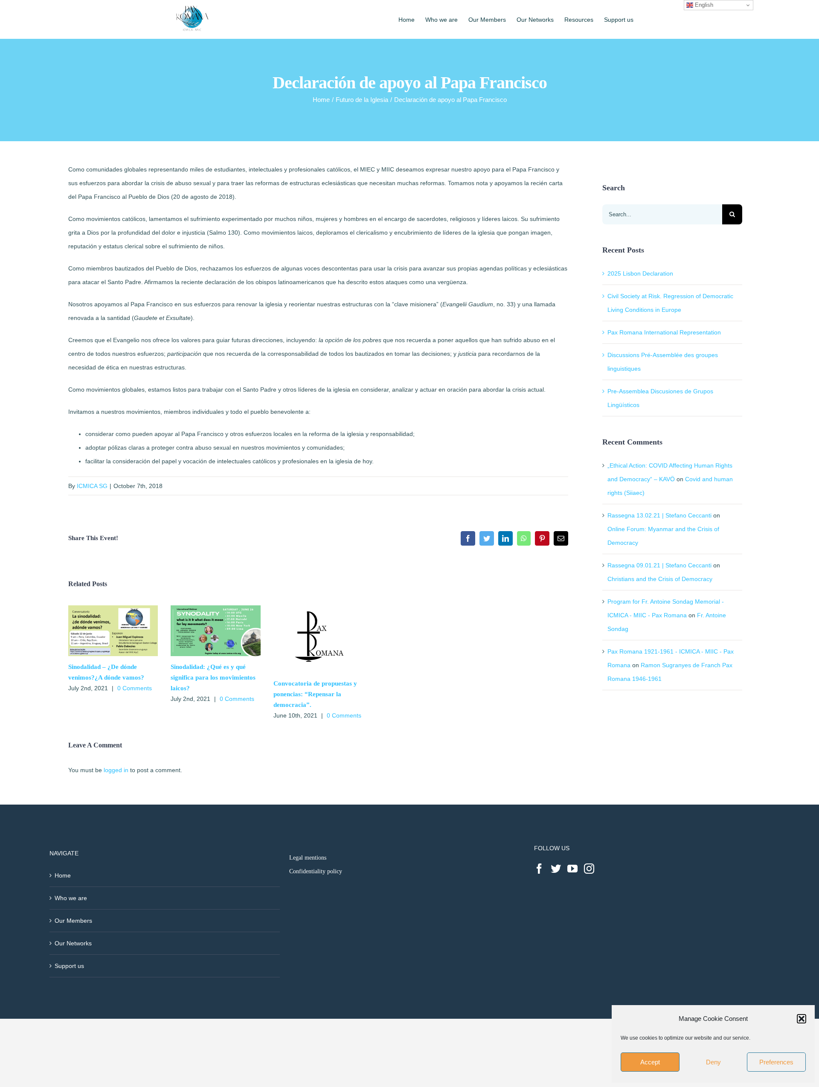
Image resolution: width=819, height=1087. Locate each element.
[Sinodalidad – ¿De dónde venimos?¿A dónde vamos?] (113, 608)
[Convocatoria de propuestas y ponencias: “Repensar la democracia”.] (318, 608)
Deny (713, 1062)
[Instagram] (589, 868)
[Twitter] (556, 868)
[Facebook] (539, 868)
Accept (650, 1062)
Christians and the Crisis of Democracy (659, 578)
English (703, 5)
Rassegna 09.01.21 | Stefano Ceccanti (659, 565)
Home (63, 875)
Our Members (73, 920)
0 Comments (134, 688)
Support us (69, 965)
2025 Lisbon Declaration (640, 273)
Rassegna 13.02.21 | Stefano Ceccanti (659, 515)
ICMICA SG (92, 485)
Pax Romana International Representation (664, 332)
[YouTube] (572, 868)
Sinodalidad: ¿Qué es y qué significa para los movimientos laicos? (213, 677)
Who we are (71, 898)
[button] (801, 1018)
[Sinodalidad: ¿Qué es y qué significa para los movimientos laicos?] (215, 608)
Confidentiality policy (315, 871)
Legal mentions (307, 857)
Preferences (776, 1062)
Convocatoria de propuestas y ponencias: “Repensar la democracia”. (315, 694)
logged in (116, 770)
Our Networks (73, 943)
